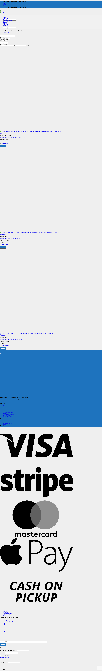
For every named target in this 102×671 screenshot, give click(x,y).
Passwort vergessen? (4, 657)
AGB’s (4, 615)
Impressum (5, 612)
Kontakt (5, 4)
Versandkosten (5, 143)
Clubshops (5, 624)
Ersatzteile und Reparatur (7, 416)
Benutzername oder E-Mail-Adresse (8, 650)
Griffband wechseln (6, 415)
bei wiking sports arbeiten (7, 423)
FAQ (4, 5)
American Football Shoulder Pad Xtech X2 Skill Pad (11, 339)
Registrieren (3, 669)
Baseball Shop (6, 620)
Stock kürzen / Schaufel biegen (8, 414)
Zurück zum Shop (7, 32)
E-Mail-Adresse (3, 662)
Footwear (5, 22)
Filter (28, 45)
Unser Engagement (6, 422)
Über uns (5, 3)
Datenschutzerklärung (7, 613)
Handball (5, 17)
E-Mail (1, 640)
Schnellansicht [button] (3, 133)
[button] (1, 31)
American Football (7, 16)
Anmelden (13, 655)
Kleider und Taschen (8, 20)
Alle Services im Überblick (8, 412)
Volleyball (5, 19)
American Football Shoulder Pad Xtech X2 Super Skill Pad (12, 137)
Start (1, 30)
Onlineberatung (6, 406)
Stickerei (5, 628)
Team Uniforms (6, 21)
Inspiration (5, 625)
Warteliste (3, 146)
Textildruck (5, 626)
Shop (4, 30)
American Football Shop (8, 621)
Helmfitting (5, 413)
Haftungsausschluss (7, 614)
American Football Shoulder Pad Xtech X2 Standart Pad (12, 238)
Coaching (5, 23)
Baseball (5, 15)
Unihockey (5, 18)
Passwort (2, 652)
